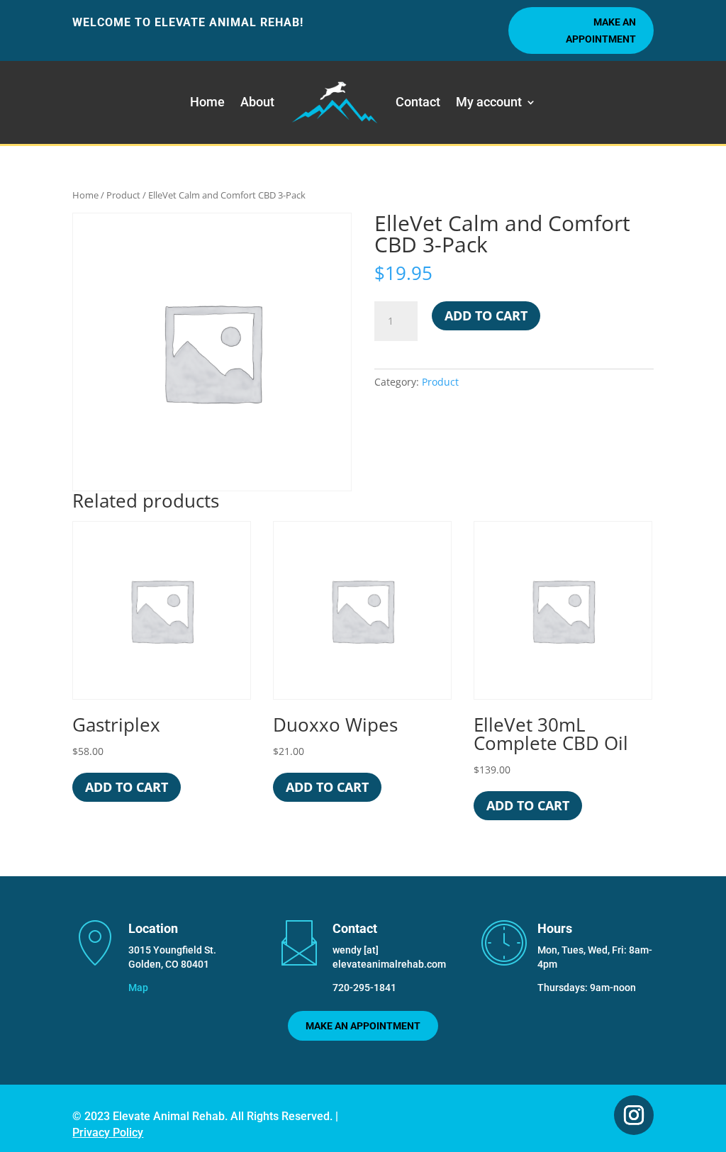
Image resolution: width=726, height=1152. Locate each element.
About (257, 101)
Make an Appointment (601, 30)
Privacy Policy (107, 1132)
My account (489, 101)
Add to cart (486, 315)
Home (207, 101)
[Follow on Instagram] (634, 1115)
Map (138, 987)
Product (123, 195)
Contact (418, 101)
